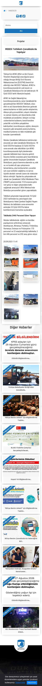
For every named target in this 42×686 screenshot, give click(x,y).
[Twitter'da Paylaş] (24, 16)
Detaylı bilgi (20, 682)
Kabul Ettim (32, 683)
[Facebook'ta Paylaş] (21, 16)
